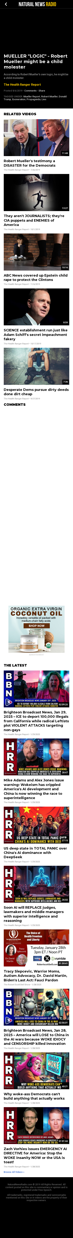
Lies (44, 99)
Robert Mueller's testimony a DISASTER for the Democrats (29, 163)
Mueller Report (31, 96)
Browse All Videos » (14, 1172)
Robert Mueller (49, 96)
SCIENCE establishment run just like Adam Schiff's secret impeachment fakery (36, 334)
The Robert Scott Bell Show (17, 984)
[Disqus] (36, 457)
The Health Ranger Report (22, 84)
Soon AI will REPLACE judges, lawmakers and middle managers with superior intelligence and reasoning (34, 914)
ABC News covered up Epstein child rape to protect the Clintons (36, 277)
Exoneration (18, 99)
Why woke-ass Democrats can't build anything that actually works (34, 1096)
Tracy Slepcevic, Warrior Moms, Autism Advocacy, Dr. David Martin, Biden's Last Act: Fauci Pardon (35, 975)
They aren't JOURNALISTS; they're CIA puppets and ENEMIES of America (34, 220)
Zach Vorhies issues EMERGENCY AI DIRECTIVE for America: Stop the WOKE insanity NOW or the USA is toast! (35, 1155)
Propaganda (33, 99)
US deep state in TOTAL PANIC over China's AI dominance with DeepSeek (35, 852)
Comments (30, 90)
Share (42, 90)
